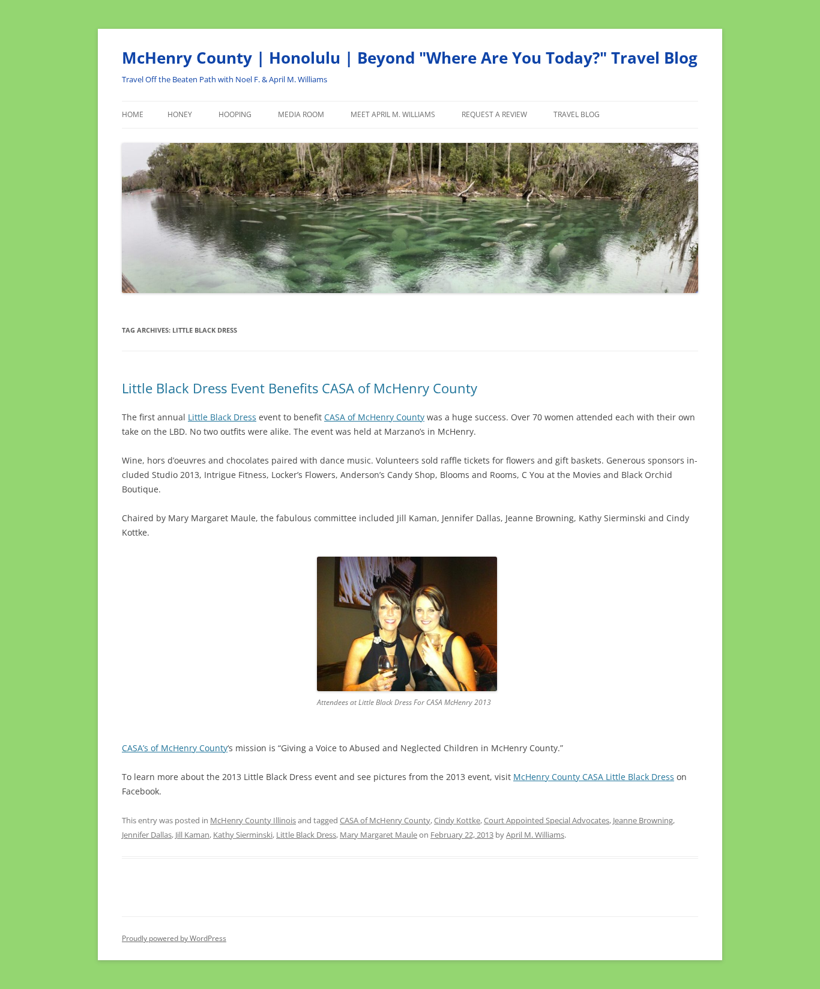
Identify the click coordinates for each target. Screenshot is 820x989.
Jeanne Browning (643, 820)
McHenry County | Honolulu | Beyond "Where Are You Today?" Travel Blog (410, 57)
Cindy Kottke (457, 820)
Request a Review (494, 114)
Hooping (235, 114)
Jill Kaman (192, 834)
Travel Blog (576, 114)
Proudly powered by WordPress (174, 938)
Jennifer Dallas (147, 834)
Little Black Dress (222, 417)
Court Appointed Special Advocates (546, 820)
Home (132, 114)
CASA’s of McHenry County (175, 748)
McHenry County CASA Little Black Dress (593, 776)
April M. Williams (535, 834)
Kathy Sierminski (243, 834)
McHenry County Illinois (253, 820)
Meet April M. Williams (393, 114)
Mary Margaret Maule (378, 834)
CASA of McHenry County (374, 417)
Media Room (301, 114)
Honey (179, 114)
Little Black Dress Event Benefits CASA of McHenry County (299, 388)
